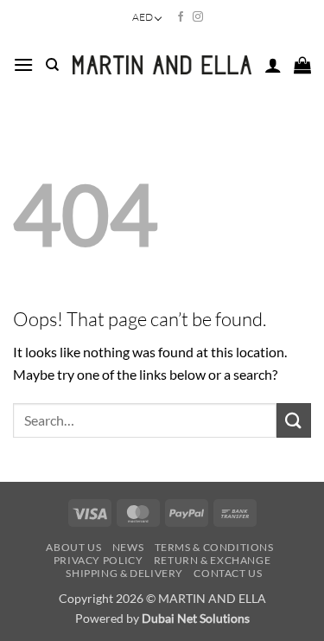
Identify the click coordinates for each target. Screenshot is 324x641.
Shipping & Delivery (124, 573)
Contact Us (228, 573)
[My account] (273, 65)
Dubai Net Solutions (196, 618)
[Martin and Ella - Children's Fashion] (162, 65)
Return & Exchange (212, 560)
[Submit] (293, 420)
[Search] (52, 64)
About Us (73, 547)
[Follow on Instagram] (198, 17)
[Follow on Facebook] (180, 17)
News (127, 547)
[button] (23, 64)
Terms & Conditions (214, 547)
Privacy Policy (98, 560)
